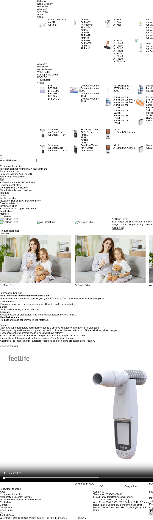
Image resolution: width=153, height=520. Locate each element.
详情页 (40, 82)
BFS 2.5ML (53, 91)
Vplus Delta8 (43, 72)
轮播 (2, 179)
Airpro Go (85, 27)
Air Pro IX (85, 40)
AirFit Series (87, 150)
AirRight (52, 25)
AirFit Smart (87, 132)
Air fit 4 (84, 142)
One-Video (42, 11)
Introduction (6, 211)
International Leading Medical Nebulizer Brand (23, 169)
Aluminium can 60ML (124, 99)
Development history (10, 185)
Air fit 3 (84, 140)
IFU (2, 512)
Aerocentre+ (87, 25)
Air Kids (117, 25)
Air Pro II (85, 32)
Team (3, 195)
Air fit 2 (84, 137)
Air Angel (118, 22)
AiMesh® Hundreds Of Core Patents (18, 182)
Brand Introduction (9, 171)
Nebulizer (42, 1)
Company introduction (11, 166)
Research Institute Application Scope (18, 208)
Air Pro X (85, 22)
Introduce (5, 193)
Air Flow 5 (118, 48)
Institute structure (8, 198)
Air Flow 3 (118, 43)
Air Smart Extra (55, 132)
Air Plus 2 (85, 48)
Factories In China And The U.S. (16, 174)
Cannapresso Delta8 (47, 74)
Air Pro (84, 30)
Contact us (5, 216)
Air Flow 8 (118, 56)
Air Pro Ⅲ (85, 35)
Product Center (7, 515)
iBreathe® (42, 6)
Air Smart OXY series (124, 132)
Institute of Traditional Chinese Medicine (20, 200)
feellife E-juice (44, 69)
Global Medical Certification (14, 187)
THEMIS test (43, 80)
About (40, 14)
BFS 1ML (52, 88)
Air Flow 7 (118, 53)
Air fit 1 (84, 135)
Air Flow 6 (118, 51)
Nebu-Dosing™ (45, 4)
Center (40, 17)
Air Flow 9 (118, 59)
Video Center (6, 510)
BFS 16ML (53, 96)
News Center (6, 507)
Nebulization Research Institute (16, 190)
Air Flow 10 (119, 61)
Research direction (9, 203)
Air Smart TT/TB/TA (57, 135)
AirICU (51, 22)
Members (5, 214)
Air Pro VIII (86, 43)
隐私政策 (82, 518)
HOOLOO (42, 77)
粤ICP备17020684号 (57, 518)
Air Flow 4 (118, 45)
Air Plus (85, 45)
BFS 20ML (53, 99)
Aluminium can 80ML (124, 102)
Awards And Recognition (12, 176)
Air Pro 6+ (86, 38)
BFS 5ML (52, 93)
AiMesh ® (42, 64)
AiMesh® (42, 9)
